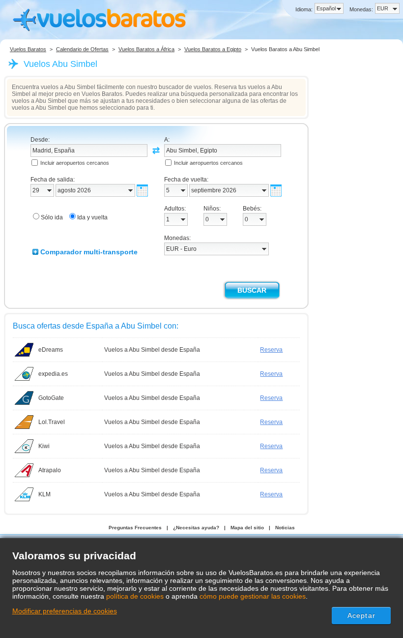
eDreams (50, 349)
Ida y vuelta (92, 217)
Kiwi (44, 446)
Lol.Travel (51, 422)
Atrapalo (49, 470)
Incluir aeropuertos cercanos (74, 163)
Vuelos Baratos (28, 49)
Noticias (285, 527)
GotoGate (51, 398)
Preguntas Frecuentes (135, 527)
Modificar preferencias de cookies (64, 611)
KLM (44, 494)
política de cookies (135, 596)
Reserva (271, 349)
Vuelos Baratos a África (146, 49)
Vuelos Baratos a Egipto (212, 49)
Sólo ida (52, 217)
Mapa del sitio (247, 527)
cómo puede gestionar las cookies (253, 596)
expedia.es (53, 373)
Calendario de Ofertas (82, 49)
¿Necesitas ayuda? (196, 527)
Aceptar (361, 615)
